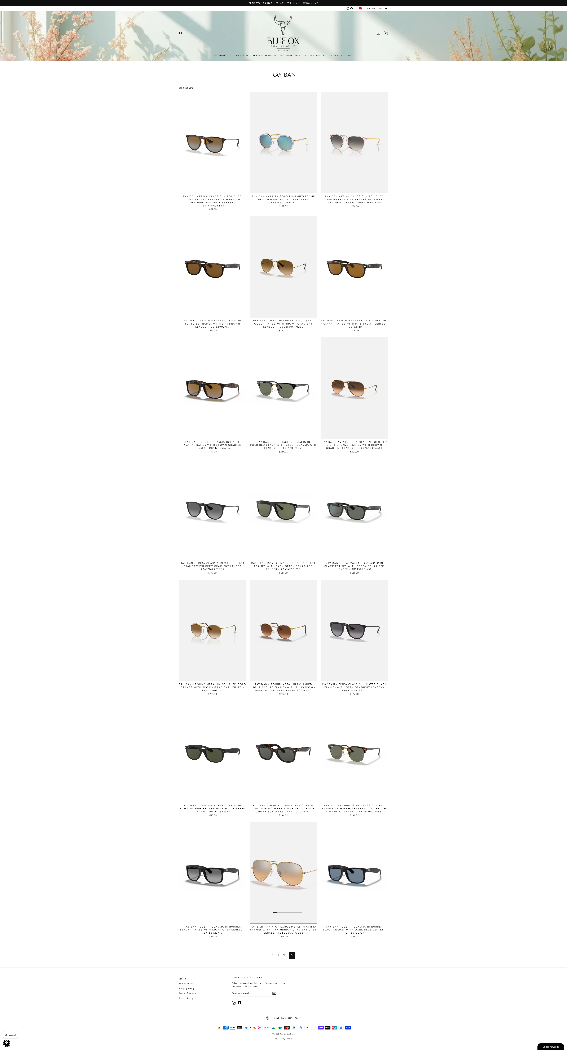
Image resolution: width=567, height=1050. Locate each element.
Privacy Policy (186, 998)
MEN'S (241, 55)
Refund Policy (186, 983)
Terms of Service (187, 993)
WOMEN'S (221, 55)
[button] (6, 1043)
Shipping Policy (186, 988)
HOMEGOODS (290, 55)
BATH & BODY (315, 55)
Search (182, 978)
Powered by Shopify (283, 1038)
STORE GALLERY (341, 55)
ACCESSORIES (263, 55)
